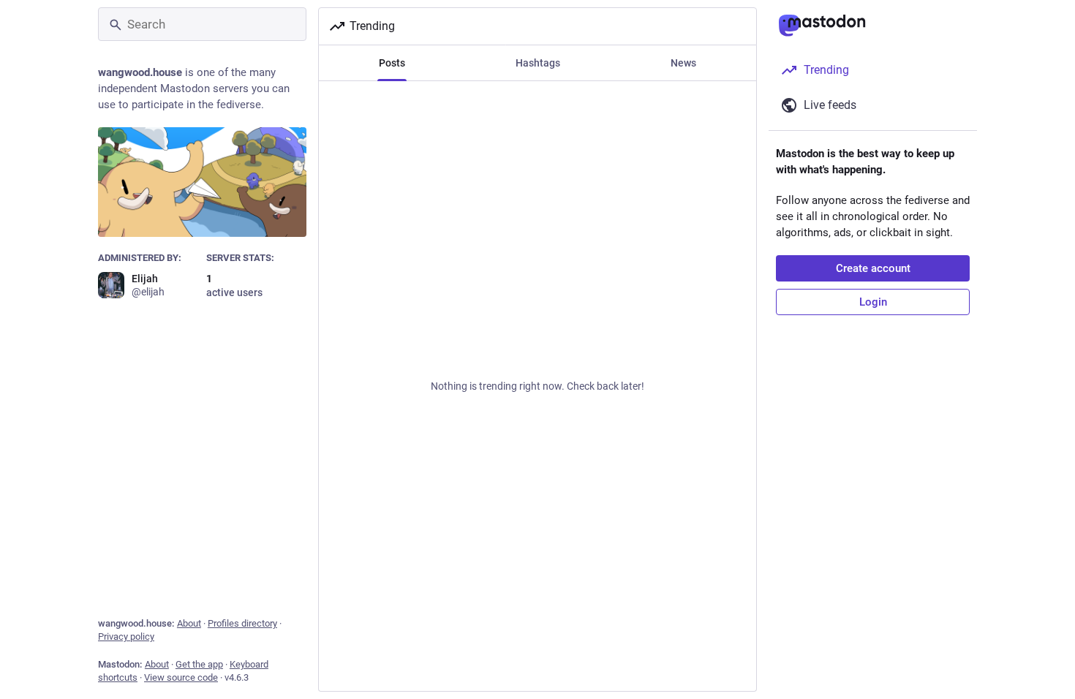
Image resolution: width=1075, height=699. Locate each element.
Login (873, 302)
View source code (181, 677)
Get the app (199, 664)
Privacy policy (126, 636)
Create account (873, 268)
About (189, 623)
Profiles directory (242, 623)
